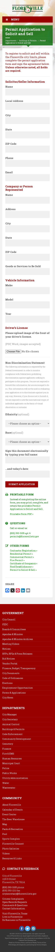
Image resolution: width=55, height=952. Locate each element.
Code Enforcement (12, 734)
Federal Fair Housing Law (27, 940)
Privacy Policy (20, 943)
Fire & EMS (8, 753)
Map (4, 824)
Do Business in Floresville (16, 920)
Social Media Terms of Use (37, 943)
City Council (8, 619)
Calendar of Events (12, 809)
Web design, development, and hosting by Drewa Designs (27, 945)
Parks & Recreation (12, 829)
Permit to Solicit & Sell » (23, 569)
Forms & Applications (14, 692)
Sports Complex (11, 838)
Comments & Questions (15, 905)
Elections (7, 683)
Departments (10, 40)
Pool (4, 834)
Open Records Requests (14, 902)
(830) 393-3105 (17, 533)
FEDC (5, 624)
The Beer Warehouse (13, 819)
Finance (6, 748)
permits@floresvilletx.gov (24, 536)
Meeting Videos (10, 643)
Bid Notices (8, 658)
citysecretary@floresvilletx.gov (19, 893)
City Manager (9, 714)
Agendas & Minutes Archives (17, 639)
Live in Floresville (12, 916)
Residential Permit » (21, 553)
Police (5, 768)
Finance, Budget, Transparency (18, 668)
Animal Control (11, 724)
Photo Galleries (10, 848)
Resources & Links (12, 858)
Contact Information (13, 908)
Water (5, 782)
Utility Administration (15, 778)
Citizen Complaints (13, 898)
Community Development (16, 738)
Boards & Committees (14, 629)
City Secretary (10, 719)
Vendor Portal (9, 663)
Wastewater (8, 787)
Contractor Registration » (23, 550)
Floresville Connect (13, 843)
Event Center (9, 814)
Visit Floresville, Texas (14, 913)
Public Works (9, 773)
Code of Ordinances (12, 678)
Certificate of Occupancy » (23, 563)
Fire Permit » (17, 560)
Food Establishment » (21, 566)
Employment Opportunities (17, 687)
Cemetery (7, 743)
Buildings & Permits (28, 40)
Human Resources (12, 758)
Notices (6, 648)
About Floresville (11, 804)
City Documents (10, 673)
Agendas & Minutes (12, 634)
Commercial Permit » (22, 557)
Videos (6, 853)
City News (7, 697)
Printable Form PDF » (21, 514)
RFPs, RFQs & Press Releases (17, 653)
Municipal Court (11, 763)
